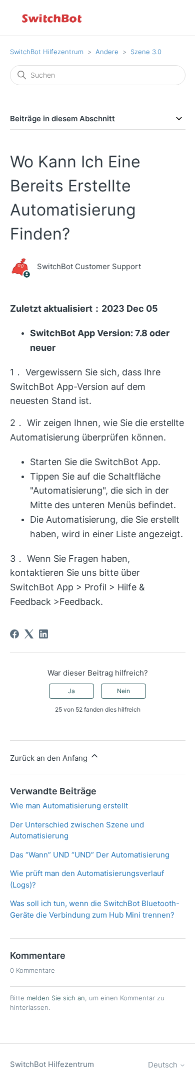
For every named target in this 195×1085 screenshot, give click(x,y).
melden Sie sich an (55, 998)
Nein (123, 691)
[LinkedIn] (43, 633)
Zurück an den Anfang (50, 758)
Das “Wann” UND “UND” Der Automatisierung (90, 854)
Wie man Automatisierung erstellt (69, 805)
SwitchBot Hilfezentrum (47, 52)
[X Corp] (29, 633)
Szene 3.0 (146, 52)
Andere (107, 52)
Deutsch (164, 1064)
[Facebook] (14, 633)
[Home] (52, 18)
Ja (71, 691)
